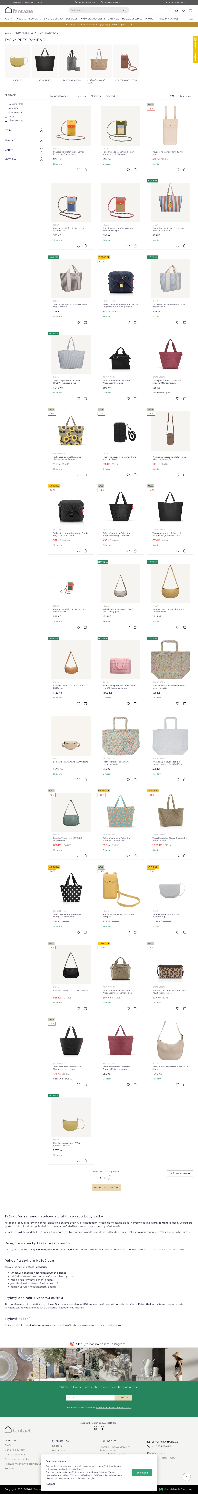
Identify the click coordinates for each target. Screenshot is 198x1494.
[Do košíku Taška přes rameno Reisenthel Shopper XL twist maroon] (135, 1084)
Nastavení (51, 1484)
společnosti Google (84, 1478)
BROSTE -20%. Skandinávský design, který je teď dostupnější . (97, 24)
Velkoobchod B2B (15, 1454)
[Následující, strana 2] (110, 1177)
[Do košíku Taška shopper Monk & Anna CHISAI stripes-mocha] (85, 322)
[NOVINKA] (170, 202)
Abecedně (112, 96)
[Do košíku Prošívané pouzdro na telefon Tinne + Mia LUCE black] (135, 474)
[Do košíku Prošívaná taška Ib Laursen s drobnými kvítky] (135, 779)
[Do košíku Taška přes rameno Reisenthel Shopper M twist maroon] (184, 398)
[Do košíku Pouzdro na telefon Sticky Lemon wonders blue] (85, 246)
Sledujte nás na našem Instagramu (102, 1344)
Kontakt (9, 1468)
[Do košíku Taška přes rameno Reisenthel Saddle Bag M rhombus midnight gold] (135, 322)
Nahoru (181, 1173)
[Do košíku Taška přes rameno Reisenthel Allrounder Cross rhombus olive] (135, 1008)
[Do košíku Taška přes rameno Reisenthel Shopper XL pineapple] (135, 855)
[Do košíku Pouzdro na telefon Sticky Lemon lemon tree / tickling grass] (135, 169)
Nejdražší (96, 96)
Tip (11, 116)
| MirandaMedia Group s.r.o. (175, 1489)
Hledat (125, 10)
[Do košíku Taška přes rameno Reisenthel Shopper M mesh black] (85, 1084)
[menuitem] (9, 19)
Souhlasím (142, 1472)
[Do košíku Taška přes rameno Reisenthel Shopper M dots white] (85, 932)
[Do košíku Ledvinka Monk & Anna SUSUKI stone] (85, 779)
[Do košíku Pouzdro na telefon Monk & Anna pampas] (135, 932)
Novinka (14, 112)
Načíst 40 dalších (106, 1187)
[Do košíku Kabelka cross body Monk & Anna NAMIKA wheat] (184, 627)
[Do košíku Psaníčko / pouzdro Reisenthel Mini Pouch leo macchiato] (184, 1008)
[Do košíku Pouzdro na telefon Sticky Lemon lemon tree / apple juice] (85, 169)
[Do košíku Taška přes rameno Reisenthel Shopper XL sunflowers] (85, 474)
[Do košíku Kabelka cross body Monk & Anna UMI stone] (184, 1084)
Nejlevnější (80, 96)
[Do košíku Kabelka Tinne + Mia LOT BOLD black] (85, 1008)
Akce (12, 108)
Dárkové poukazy (15, 1449)
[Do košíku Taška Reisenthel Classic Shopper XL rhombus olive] (184, 855)
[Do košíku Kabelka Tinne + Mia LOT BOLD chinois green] (85, 855)
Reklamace (58, 1450)
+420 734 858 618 (161, 1446)
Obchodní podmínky (17, 1459)
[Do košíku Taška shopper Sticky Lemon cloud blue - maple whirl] (184, 246)
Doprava (57, 1445)
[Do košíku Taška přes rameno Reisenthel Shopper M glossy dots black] (135, 550)
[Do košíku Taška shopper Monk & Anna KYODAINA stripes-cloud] (85, 398)
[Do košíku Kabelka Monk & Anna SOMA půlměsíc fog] (184, 932)
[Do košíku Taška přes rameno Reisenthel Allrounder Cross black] (135, 398)
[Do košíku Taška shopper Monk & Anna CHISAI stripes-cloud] (184, 322)
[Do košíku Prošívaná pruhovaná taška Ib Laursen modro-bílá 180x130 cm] (184, 779)
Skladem (15, 104)
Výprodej (15, 120)
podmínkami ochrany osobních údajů (113, 1407)
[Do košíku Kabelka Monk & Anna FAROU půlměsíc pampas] (85, 1160)
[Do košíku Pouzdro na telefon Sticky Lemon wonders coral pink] (135, 246)
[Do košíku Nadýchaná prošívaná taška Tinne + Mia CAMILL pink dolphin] (135, 703)
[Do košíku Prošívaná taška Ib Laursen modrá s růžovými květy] (184, 703)
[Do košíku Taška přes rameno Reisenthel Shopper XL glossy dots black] (184, 550)
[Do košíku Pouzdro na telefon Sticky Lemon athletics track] (85, 627)
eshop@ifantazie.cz (164, 1441)
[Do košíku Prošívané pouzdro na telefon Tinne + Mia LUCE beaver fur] (184, 474)
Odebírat (123, 1397)
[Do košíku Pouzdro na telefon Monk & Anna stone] (184, 169)
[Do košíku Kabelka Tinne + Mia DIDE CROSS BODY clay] (85, 703)
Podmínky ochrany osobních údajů (25, 1463)
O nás (8, 1445)
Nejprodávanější (59, 96)
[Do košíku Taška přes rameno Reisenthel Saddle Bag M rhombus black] (85, 550)
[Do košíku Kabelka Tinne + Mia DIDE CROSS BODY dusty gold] (135, 627)
